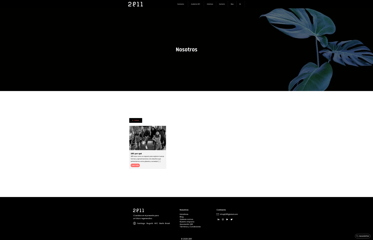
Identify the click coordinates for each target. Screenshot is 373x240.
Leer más (135, 165)
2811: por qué (136, 153)
